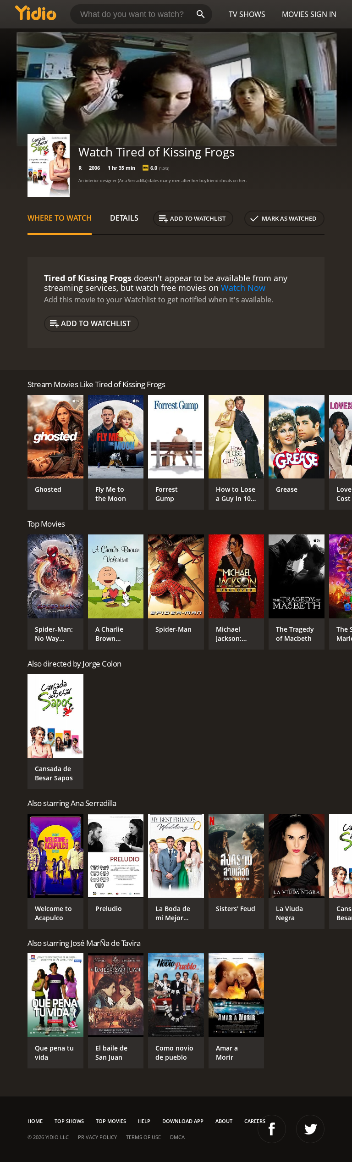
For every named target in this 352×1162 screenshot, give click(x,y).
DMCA (177, 1137)
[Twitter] (310, 1129)
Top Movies (111, 1121)
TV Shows (247, 14)
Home (35, 1121)
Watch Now (243, 287)
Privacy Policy (97, 1137)
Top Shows (69, 1121)
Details (124, 218)
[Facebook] (272, 1129)
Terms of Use (143, 1137)
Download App (183, 1121)
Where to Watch (60, 218)
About (223, 1121)
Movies (295, 14)
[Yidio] (36, 14)
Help (144, 1121)
